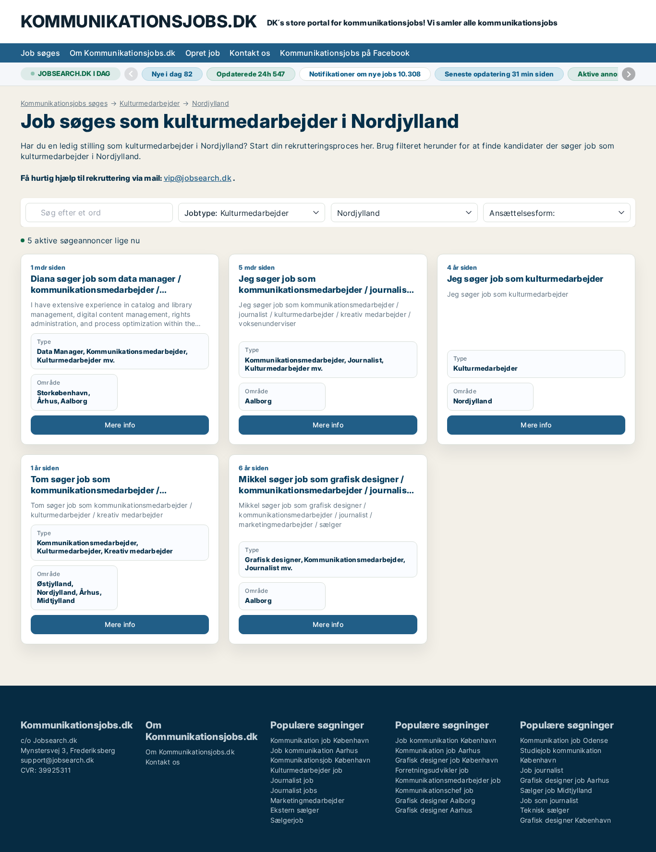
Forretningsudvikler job (432, 770)
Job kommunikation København (445, 740)
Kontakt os (250, 53)
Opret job (202, 53)
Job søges (40, 53)
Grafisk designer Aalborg (435, 800)
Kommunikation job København (319, 740)
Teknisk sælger (544, 810)
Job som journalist (549, 800)
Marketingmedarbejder (307, 800)
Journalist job (292, 780)
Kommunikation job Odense (564, 740)
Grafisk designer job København (446, 760)
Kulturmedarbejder (150, 103)
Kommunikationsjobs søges (64, 103)
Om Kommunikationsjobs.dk (123, 53)
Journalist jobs (293, 790)
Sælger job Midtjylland (556, 790)
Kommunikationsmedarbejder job (448, 780)
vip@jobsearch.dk (197, 178)
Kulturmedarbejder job (306, 770)
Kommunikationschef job (434, 790)
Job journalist (541, 770)
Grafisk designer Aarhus (434, 810)
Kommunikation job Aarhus (437, 750)
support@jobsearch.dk (57, 760)
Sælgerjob (287, 820)
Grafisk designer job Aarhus (564, 780)
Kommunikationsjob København (320, 760)
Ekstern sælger (294, 810)
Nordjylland (210, 103)
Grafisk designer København (565, 820)
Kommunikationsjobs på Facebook (345, 53)
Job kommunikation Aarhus (314, 750)
